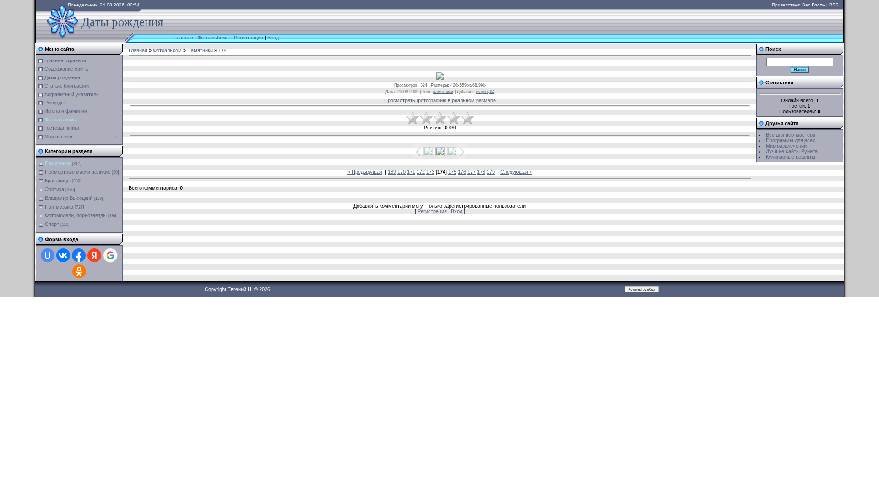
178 (481, 172)
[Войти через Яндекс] (94, 255)
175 (452, 172)
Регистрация (248, 37)
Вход (273, 37)
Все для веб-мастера (790, 135)
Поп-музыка (59, 206)
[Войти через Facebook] (79, 255)
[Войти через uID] (47, 255)
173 (430, 172)
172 (421, 172)
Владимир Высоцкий (68, 198)
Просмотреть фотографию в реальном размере (440, 100)
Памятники (58, 163)
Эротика (54, 189)
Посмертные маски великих (77, 172)
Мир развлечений (786, 145)
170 (401, 172)
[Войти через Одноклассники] (79, 271)
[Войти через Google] (110, 255)
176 (462, 172)
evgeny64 (485, 91)
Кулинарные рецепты (790, 157)
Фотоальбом (167, 50)
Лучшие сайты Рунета (792, 151)
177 (471, 172)
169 (392, 172)
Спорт (52, 224)
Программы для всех (790, 140)
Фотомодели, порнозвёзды (76, 215)
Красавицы (58, 180)
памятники (443, 91)
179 (491, 172)
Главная (183, 37)
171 (411, 172)
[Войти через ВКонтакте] (63, 255)
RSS (834, 4)
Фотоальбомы (213, 37)
